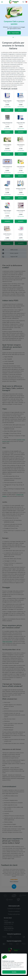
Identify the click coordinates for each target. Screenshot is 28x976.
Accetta (14, 972)
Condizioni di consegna (14, 908)
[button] (13, 37)
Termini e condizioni (14, 911)
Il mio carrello (26, 1)
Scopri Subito (15, 33)
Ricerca (23, 2)
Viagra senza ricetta (7, 641)
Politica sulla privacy (14, 914)
